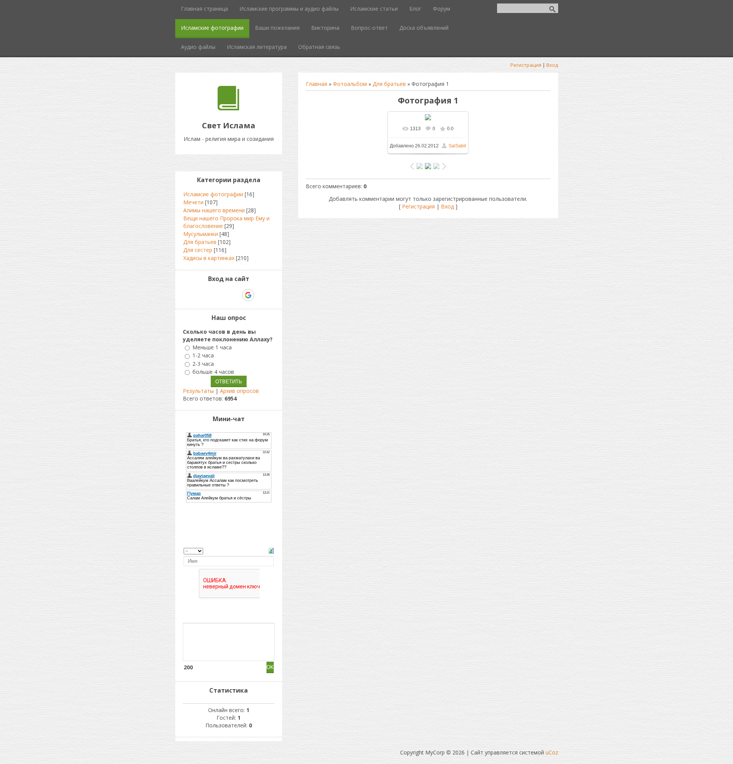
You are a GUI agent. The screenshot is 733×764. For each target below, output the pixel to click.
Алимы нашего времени (214, 210)
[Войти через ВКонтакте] (209, 295)
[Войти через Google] (248, 295)
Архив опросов (239, 390)
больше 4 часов (213, 371)
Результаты (198, 390)
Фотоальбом (350, 83)
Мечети (193, 202)
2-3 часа (203, 363)
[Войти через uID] (196, 295)
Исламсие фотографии (213, 194)
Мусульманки (200, 233)
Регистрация (525, 64)
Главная (316, 83)
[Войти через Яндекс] (235, 295)
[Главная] (228, 108)
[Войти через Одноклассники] (261, 295)
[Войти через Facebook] (222, 295)
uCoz (552, 752)
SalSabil (457, 146)
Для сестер (197, 250)
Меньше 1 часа (212, 347)
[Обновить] (271, 550)
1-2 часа (203, 355)
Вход (552, 64)
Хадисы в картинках (208, 258)
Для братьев (389, 83)
